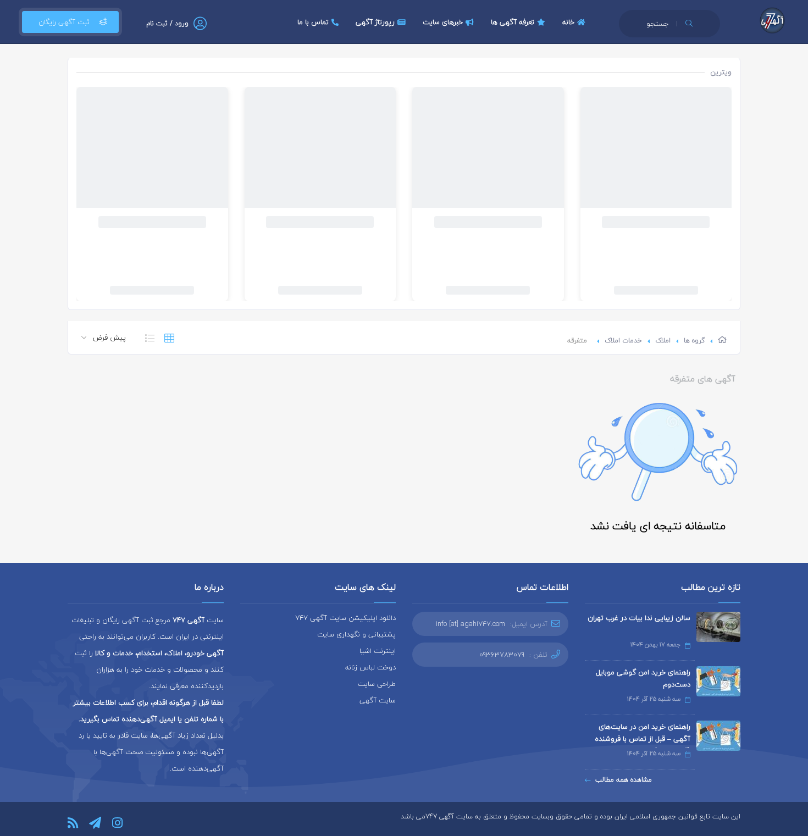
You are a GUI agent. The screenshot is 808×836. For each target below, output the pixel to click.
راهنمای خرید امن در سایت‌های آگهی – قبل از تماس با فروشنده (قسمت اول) (642, 739)
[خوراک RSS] (73, 823)
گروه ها (694, 340)
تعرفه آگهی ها (512, 22)
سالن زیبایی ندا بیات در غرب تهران (639, 618)
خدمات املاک (623, 340)
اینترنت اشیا (377, 651)
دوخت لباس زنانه (370, 667)
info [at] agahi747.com (470, 624)
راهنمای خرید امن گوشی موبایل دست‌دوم (643, 678)
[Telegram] (95, 823)
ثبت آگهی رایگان (64, 22)
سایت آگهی (377, 700)
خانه (568, 22)
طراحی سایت (377, 684)
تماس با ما (313, 22)
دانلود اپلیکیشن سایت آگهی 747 (345, 618)
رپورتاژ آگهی (375, 22)
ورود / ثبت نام (167, 23)
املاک (663, 340)
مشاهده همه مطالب (623, 779)
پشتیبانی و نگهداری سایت (356, 634)
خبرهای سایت (443, 22)
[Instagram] (117, 823)
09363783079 (501, 655)
